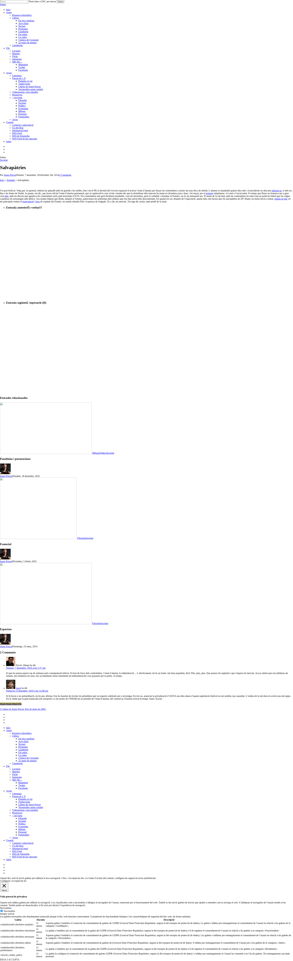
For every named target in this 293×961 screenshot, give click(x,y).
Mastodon (23, 782)
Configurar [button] (5, 881)
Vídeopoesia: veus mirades (25, 810)
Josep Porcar (10, 175)
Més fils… (17, 780)
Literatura (17, 793)
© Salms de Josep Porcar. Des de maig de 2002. (23, 709)
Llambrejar (17, 763)
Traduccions (24, 802)
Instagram (17, 777)
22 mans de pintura (27, 760)
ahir (6, 196)
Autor (9, 730)
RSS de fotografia (20, 854)
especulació (28, 201)
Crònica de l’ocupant (28, 758)
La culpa (22, 755)
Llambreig (23, 749)
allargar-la (276, 190)
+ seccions (17, 815)
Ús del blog (17, 845)
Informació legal (20, 848)
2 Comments (65, 175)
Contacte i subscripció (22, 843)
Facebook (23, 788)
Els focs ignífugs (26, 738)
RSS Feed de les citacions (24, 856)
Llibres (15, 736)
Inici (2, 180)
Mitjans (95, 453)
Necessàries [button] (5, 908)
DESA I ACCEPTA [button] (10, 959)
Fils (8, 766)
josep (18, 688)
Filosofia (81, 538)
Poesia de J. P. (19, 796)
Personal (22, 832)
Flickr (15, 774)
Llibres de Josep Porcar (29, 804)
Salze (8, 859)
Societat (4, 160)
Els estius (22, 752)
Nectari (21, 744)
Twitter (21, 785)
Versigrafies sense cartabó (30, 807)
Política (103, 453)
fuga (37, 201)
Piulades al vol (25, 799)
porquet (209, 193)
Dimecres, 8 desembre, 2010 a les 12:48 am (27, 691)
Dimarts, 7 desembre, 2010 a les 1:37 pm (25, 668)
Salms (3, 4)
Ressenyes (17, 813)
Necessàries (9, 911)
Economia (23, 826)
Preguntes (23, 747)
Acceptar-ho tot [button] (18, 881)
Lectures (16, 769)
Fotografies (23, 834)
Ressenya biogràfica (22, 733)
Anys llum (23, 741)
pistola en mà (280, 199)
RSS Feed (17, 851)
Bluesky (16, 771)
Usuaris (9, 840)
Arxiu (9, 791)
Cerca (60, 1)
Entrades (11, 180)
